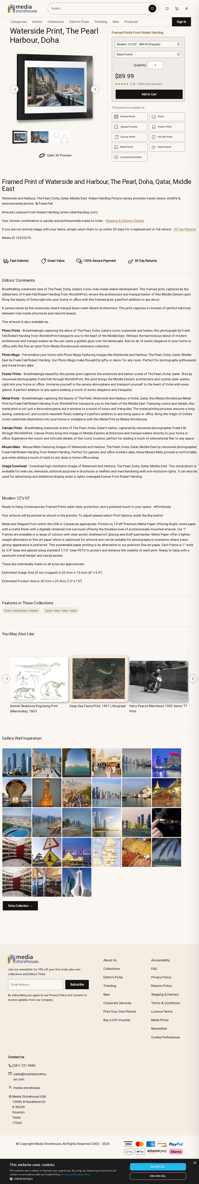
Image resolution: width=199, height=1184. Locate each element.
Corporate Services (117, 1003)
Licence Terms (162, 1011)
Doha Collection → (20, 906)
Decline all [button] (158, 1176)
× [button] (194, 1163)
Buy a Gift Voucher (117, 1020)
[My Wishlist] (167, 8)
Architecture (20, 610)
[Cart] (176, 8)
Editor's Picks (79, 22)
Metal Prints (160, 1020)
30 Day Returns (185, 229)
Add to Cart (149, 94)
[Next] (95, 89)
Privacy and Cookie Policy (76, 1174)
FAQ (154, 969)
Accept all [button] (158, 1166)
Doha (74, 610)
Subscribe (77, 984)
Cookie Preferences (165, 1037)
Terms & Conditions (165, 1003)
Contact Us (16, 1057)
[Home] (26, 8)
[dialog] (99, 1171)
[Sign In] (186, 8)
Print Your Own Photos (119, 1011)
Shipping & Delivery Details (125, 221)
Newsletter (159, 1028)
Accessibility (160, 960)
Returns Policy (161, 986)
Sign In (181, 22)
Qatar (65, 610)
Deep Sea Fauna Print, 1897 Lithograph (98, 706)
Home (7, 610)
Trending (100, 22)
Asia (56, 610)
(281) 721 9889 (24, 1065)
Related (34, 610)
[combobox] (98, 8)
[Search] (152, 8)
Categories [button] (19, 22)
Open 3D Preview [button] (59, 155)
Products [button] (131, 22)
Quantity (140, 65)
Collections (56, 22)
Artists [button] (37, 22)
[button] (67, 1178)
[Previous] (14, 89)
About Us (110, 960)
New (116, 22)
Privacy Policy (161, 977)
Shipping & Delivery (165, 994)
